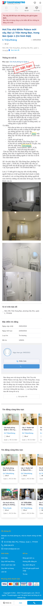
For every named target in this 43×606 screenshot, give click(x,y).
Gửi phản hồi (22, 396)
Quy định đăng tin (29, 565)
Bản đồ (26, 10)
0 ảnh (6, 10)
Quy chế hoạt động (8, 561)
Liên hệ (3, 572)
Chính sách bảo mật (8, 565)
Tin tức (25, 574)
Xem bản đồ (15, 50)
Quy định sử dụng (7, 568)
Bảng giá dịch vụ (28, 558)
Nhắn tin (8, 603)
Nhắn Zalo (22, 361)
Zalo (20, 603)
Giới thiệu (4, 558)
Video (16, 10)
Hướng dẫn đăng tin (30, 561)
